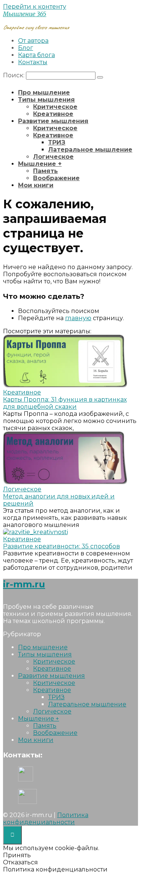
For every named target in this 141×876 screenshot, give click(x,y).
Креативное (53, 113)
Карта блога (36, 55)
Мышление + (40, 163)
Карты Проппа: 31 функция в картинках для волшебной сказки (65, 403)
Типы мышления (46, 99)
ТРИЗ (56, 142)
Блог (25, 47)
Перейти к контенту (34, 6)
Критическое (55, 106)
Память (45, 171)
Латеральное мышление (90, 149)
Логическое (53, 156)
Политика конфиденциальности (45, 818)
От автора (33, 40)
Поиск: (14, 75)
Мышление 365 (24, 14)
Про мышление (44, 92)
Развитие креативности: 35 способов (61, 546)
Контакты (32, 62)
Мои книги (35, 185)
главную (78, 318)
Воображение (56, 178)
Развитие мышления (53, 121)
